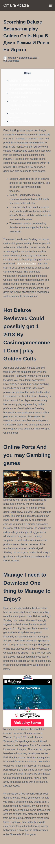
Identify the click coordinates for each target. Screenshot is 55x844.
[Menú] (50, 5)
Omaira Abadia (16, 5)
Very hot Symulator (19, 121)
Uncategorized (11, 61)
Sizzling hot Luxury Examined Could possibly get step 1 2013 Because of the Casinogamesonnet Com (29, 84)
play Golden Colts (26, 263)
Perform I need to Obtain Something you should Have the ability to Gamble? (28, 105)
